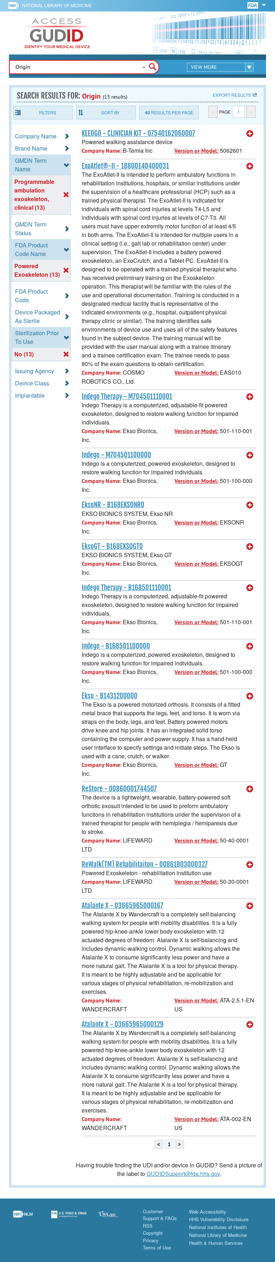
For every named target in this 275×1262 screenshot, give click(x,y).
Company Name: (101, 151)
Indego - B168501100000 (116, 646)
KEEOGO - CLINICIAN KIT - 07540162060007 (138, 133)
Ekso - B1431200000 (110, 696)
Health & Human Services (216, 1242)
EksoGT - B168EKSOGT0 (112, 546)
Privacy (151, 1240)
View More (204, 67)
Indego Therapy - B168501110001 (126, 587)
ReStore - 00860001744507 (119, 788)
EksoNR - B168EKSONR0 (113, 504)
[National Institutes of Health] (15, 5)
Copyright (153, 1232)
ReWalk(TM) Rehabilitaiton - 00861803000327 (145, 864)
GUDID (57, 32)
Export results (232, 95)
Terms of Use (157, 1247)
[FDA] (253, 5)
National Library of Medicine (57, 5)
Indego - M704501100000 (116, 455)
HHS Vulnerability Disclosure (219, 1219)
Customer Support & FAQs (160, 1215)
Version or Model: (196, 151)
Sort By (110, 112)
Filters (47, 112)
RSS (148, 1225)
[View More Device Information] (250, 133)
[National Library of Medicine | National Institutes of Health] (22, 1219)
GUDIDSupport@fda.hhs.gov (183, 1174)
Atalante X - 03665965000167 (122, 905)
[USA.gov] (114, 1219)
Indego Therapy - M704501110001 (127, 396)
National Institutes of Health (218, 1227)
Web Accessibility (207, 1211)
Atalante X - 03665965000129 (123, 1024)
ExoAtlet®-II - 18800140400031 (125, 166)
